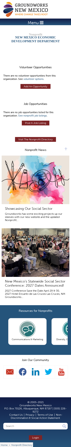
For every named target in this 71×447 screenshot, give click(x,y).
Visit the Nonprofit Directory (35, 139)
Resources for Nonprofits (35, 311)
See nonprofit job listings (32, 115)
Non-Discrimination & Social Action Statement (36, 416)
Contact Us (16, 414)
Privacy (30, 414)
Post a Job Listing (35, 123)
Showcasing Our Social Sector (28, 208)
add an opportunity (35, 86)
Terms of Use (45, 414)
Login (35, 437)
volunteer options (33, 79)
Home (27, 9)
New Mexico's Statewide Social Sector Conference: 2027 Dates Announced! (35, 283)
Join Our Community (35, 360)
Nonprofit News (35, 150)
